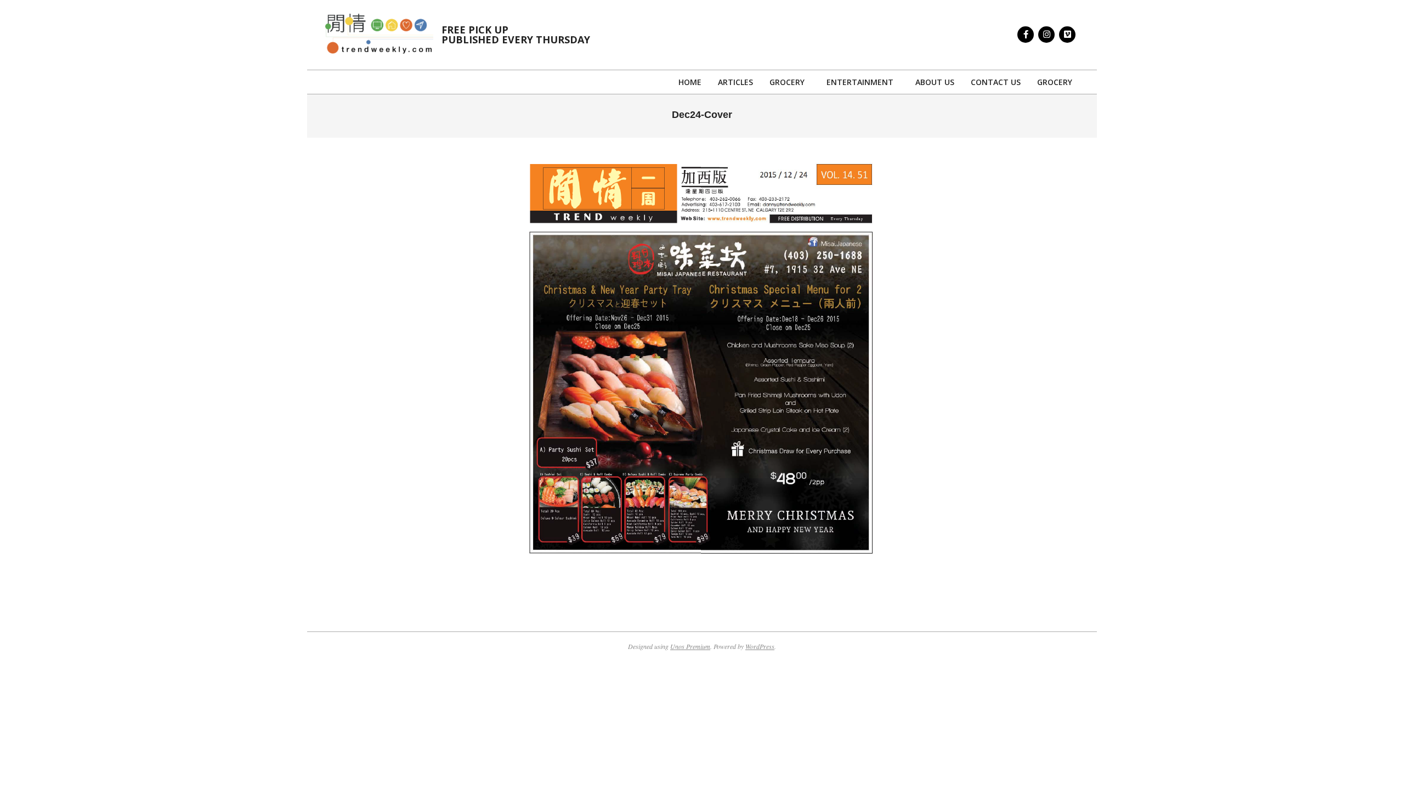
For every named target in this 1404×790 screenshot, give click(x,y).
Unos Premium (690, 646)
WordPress (759, 646)
